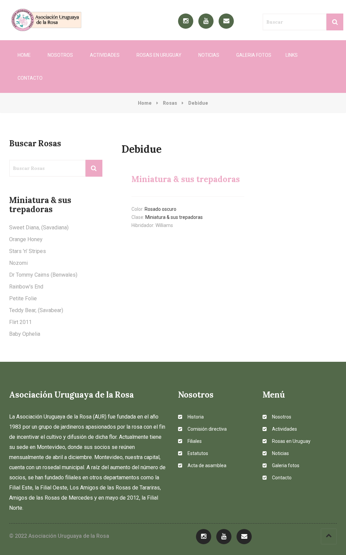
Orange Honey (26, 239)
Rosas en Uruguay (159, 55)
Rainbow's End (26, 286)
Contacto (30, 78)
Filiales (194, 441)
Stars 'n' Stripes (27, 251)
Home (24, 55)
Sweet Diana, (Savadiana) (39, 227)
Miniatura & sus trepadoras (174, 217)
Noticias (208, 55)
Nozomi (18, 263)
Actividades (105, 55)
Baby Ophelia (24, 334)
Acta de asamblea (206, 465)
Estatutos (197, 453)
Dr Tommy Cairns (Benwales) (43, 275)
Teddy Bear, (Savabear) (36, 310)
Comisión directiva (207, 429)
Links (292, 55)
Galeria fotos (253, 55)
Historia (195, 417)
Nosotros (60, 55)
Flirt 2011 (20, 322)
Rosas (170, 103)
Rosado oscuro (160, 209)
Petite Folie (23, 298)
